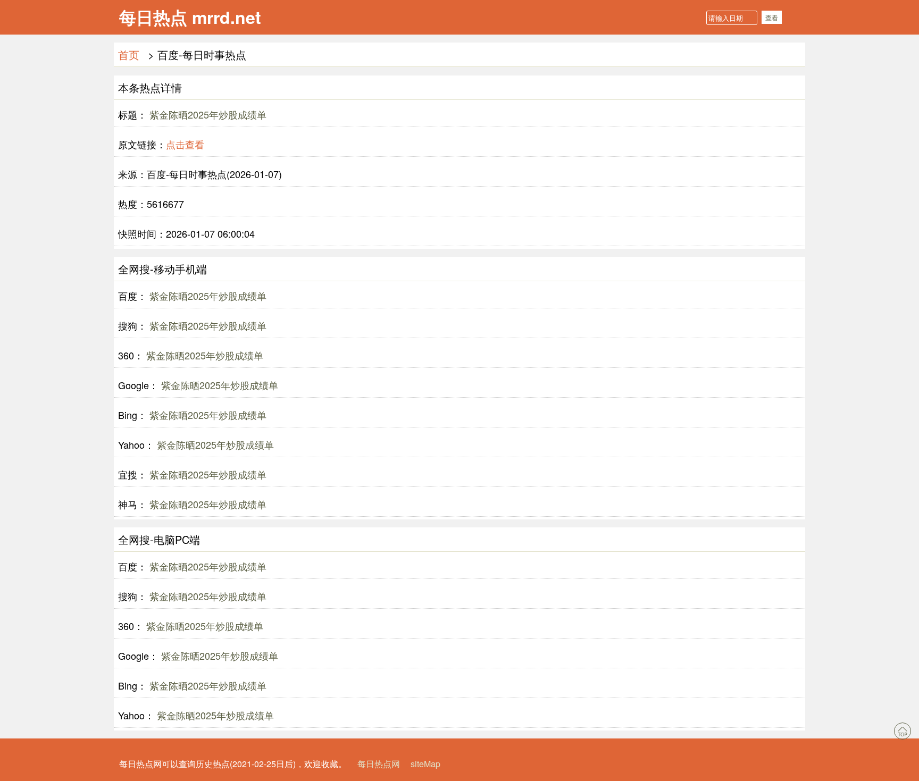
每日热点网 (378, 764)
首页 (128, 54)
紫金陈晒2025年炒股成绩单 (206, 114)
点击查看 (185, 144)
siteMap (425, 764)
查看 (771, 17)
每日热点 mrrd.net (190, 17)
